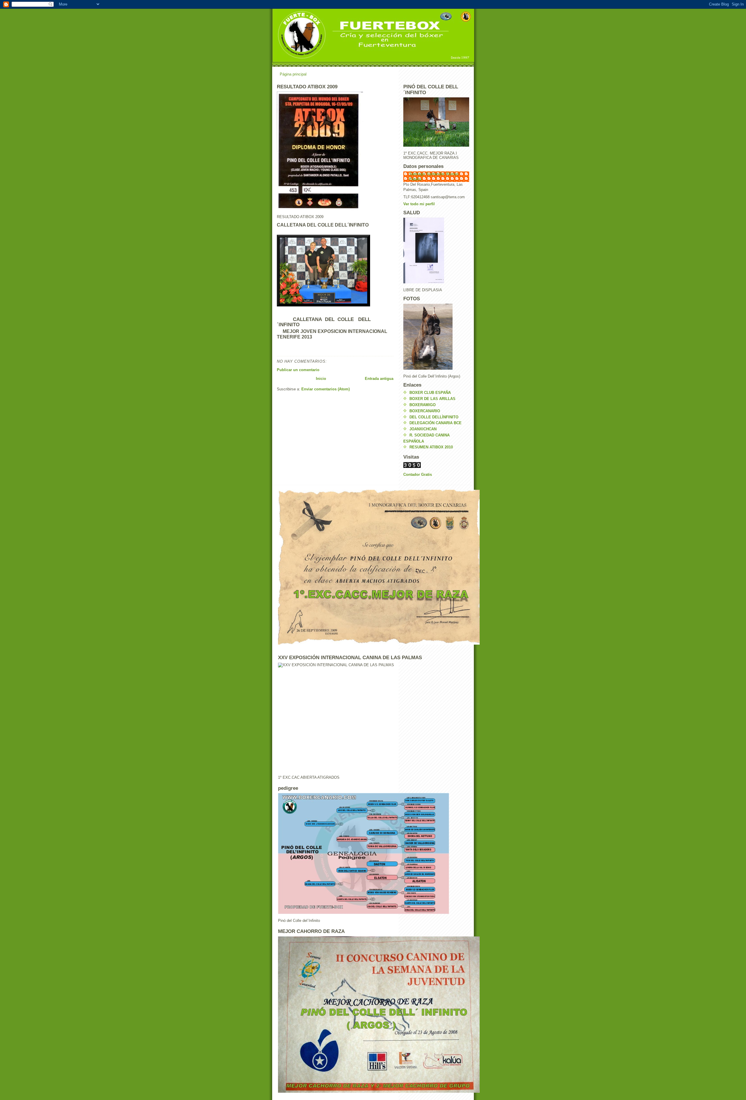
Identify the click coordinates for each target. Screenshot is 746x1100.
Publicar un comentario (298, 370)
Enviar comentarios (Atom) (325, 389)
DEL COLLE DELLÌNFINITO (433, 417)
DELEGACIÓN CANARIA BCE (435, 423)
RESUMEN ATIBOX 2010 (431, 447)
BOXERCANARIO (424, 411)
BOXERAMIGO (422, 405)
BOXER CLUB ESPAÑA (430, 392)
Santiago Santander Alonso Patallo (434, 176)
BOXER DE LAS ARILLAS (432, 399)
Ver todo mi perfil (419, 204)
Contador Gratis (417, 474)
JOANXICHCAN (423, 429)
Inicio (321, 378)
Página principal (293, 74)
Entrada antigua (379, 378)
